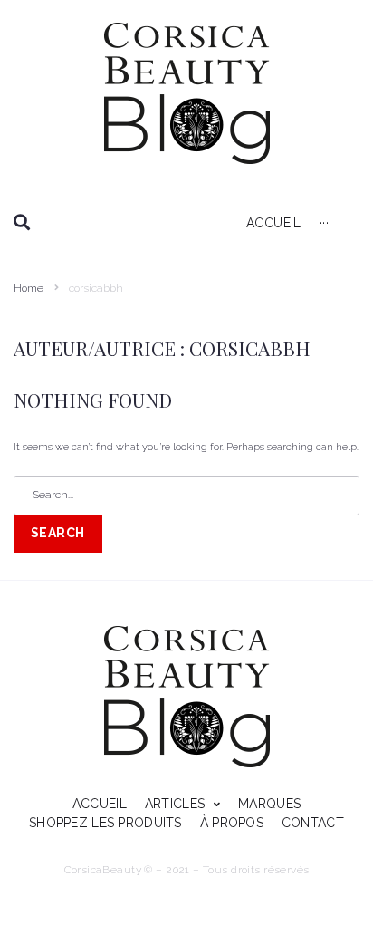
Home (28, 288)
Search (58, 532)
